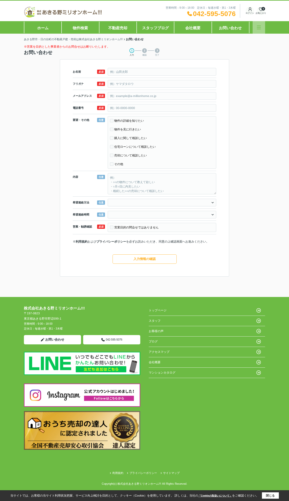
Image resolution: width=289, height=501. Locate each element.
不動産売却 (117, 28)
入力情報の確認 (144, 259)
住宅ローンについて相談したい (135, 146)
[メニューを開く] (259, 27)
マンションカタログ (162, 372)
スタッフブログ (155, 28)
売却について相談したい (130, 155)
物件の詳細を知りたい (129, 120)
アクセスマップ (159, 351)
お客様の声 (156, 331)
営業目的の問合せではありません (136, 227)
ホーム (43, 28)
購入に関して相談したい (130, 138)
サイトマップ (171, 473)
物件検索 (80, 28)
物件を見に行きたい (127, 129)
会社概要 (193, 28)
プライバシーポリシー (111, 241)
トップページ (158, 310)
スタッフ (155, 320)
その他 (118, 164)
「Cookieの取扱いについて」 (215, 495)
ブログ (153, 341)
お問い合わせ (230, 28)
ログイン (250, 13)
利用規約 (82, 241)
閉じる (270, 495)
